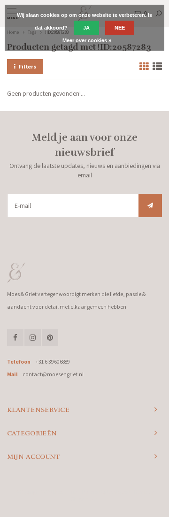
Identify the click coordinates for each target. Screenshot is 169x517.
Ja (86, 27)
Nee (120, 27)
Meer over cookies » (86, 40)
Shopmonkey (85, 499)
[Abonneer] (150, 205)
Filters (27, 66)
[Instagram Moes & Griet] (32, 337)
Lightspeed (118, 491)
